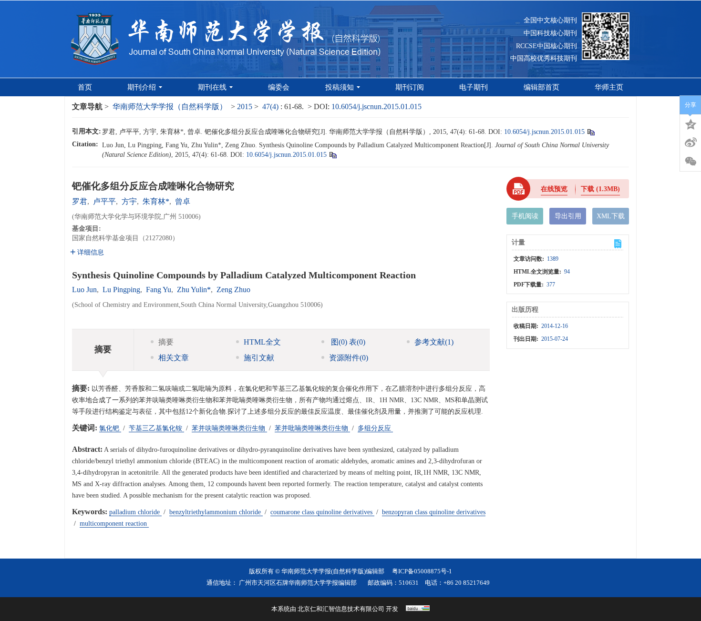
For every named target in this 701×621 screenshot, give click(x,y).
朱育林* (156, 201)
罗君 (79, 201)
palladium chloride (135, 512)
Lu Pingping (121, 289)
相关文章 (173, 358)
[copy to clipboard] (333, 154)
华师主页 (609, 87)
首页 (85, 87)
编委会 (278, 87)
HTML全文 (262, 342)
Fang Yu (158, 289)
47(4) (271, 106)
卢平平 (104, 201)
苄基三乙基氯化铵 (156, 428)
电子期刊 (473, 87)
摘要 (166, 342)
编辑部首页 (541, 87)
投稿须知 (339, 87)
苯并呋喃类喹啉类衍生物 (229, 428)
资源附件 (348, 358)
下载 (600, 189)
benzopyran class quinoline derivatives (433, 512)
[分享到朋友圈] (690, 162)
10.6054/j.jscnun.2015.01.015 (376, 106)
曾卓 (182, 201)
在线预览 (554, 189)
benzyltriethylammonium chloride (216, 512)
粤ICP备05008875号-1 (422, 571)
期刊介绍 (141, 87)
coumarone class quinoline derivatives (322, 512)
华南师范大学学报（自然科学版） (170, 106)
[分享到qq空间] (690, 123)
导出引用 (568, 216)
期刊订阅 (409, 87)
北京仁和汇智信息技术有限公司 (341, 608)
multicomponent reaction (114, 523)
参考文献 (434, 342)
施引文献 (259, 358)
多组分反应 (375, 428)
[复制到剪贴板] (591, 131)
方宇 (129, 201)
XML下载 (611, 216)
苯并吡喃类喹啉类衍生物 (312, 428)
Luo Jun (84, 289)
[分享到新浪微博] (690, 142)
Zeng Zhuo (233, 289)
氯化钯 (110, 428)
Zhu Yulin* (194, 289)
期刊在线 (212, 87)
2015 (244, 106)
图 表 (347, 342)
